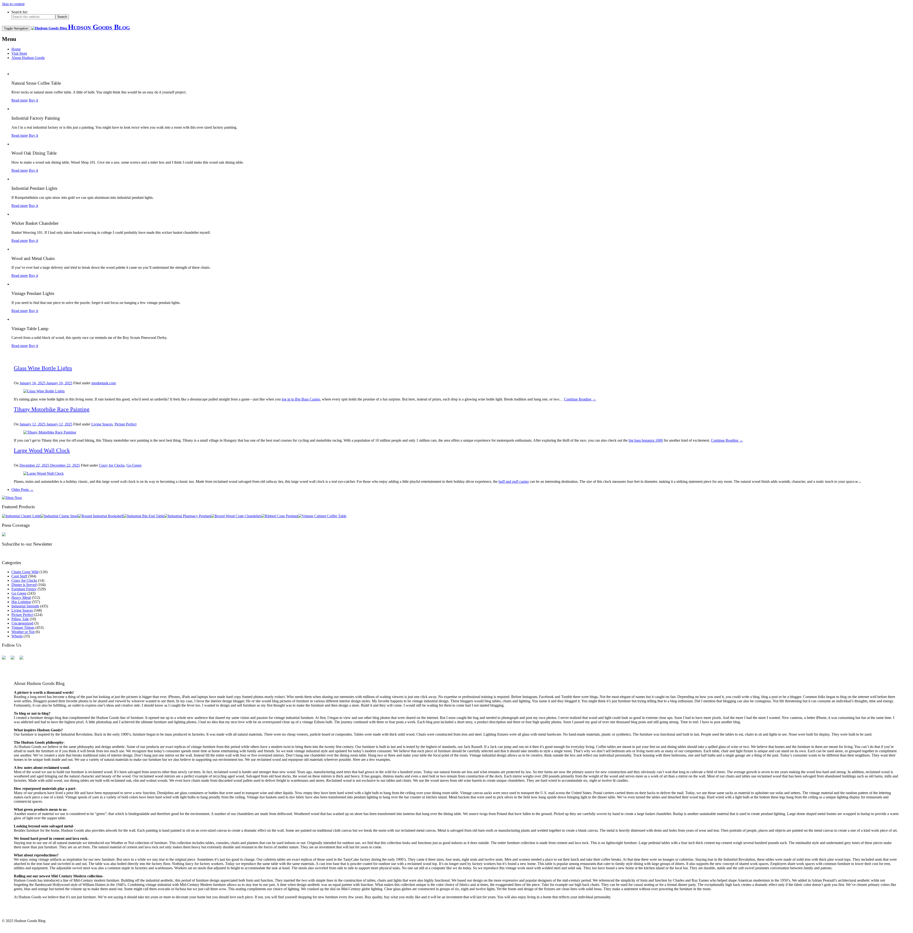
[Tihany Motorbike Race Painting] (49, 432)
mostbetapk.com (103, 383)
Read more (19, 100)
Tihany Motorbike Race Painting (51, 409)
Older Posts (22, 490)
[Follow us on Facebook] (6, 659)
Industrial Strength (25, 606)
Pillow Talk (20, 619)
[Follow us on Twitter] (14, 659)
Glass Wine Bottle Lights (43, 368)
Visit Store (19, 53)
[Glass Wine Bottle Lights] (44, 391)
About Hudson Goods (28, 58)
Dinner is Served (24, 585)
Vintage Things (22, 627)
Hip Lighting (21, 602)
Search (62, 17)
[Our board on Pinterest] (23, 659)
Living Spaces (102, 424)
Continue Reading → (580, 399)
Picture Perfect (125, 424)
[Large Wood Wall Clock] (43, 473)
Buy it (33, 100)
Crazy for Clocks (112, 465)
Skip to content (13, 4)
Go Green (133, 465)
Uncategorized (22, 623)
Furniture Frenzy (24, 589)
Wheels (17, 636)
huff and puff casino (514, 481)
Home (16, 49)
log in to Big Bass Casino (301, 399)
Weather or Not (22, 632)
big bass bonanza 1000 (646, 440)
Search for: (19, 12)
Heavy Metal (21, 598)
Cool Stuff (19, 576)
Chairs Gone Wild (25, 572)
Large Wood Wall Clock (42, 450)
